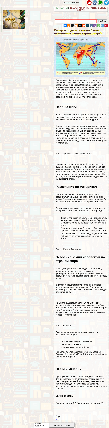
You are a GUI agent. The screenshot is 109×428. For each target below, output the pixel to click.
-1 (56, 419)
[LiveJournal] (87, 25)
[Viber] (95, 25)
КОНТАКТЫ (62, 8)
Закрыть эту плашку (62, 425)
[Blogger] (76, 25)
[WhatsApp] (98, 25)
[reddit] (83, 25)
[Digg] (80, 25)
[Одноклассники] (68, 25)
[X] (72, 25)
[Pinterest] (106, 25)
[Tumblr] (91, 25)
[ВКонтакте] (65, 25)
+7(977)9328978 (71, 2)
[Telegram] (102, 25)
